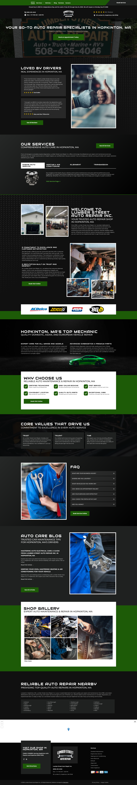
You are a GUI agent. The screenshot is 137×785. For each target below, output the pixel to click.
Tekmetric (65, 782)
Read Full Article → (27, 565)
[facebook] (24, 759)
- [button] (2, 724)
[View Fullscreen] (2, 727)
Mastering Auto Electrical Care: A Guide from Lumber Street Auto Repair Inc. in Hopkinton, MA (40, 553)
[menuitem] (33, 3)
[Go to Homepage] (68, 10)
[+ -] (68, 731)
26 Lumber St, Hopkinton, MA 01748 (107, 15)
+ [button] (2, 722)
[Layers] (135, 722)
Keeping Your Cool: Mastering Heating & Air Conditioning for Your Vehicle (42, 570)
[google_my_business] (26, 759)
